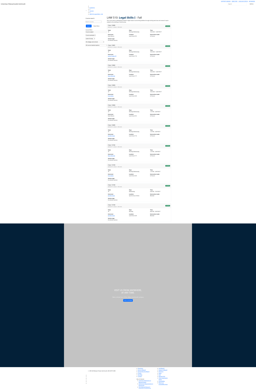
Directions (140, 368)
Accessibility (162, 381)
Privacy (139, 373)
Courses (91, 11)
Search (88, 26)
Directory (234, 1)
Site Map (140, 375)
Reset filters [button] (97, 26)
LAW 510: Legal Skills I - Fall (96, 14)
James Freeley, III (112, 56)
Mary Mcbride (111, 76)
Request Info (162, 376)
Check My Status (243, 1)
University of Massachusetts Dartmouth (103, 368)
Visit (160, 375)
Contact (140, 376)
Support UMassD (226, 1)
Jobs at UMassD (142, 370)
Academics (92, 7)
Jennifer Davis (111, 136)
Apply (160, 373)
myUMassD (252, 1)
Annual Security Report (143, 371)
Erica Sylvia (110, 96)
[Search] (246, 4)
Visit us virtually (128, 300)
